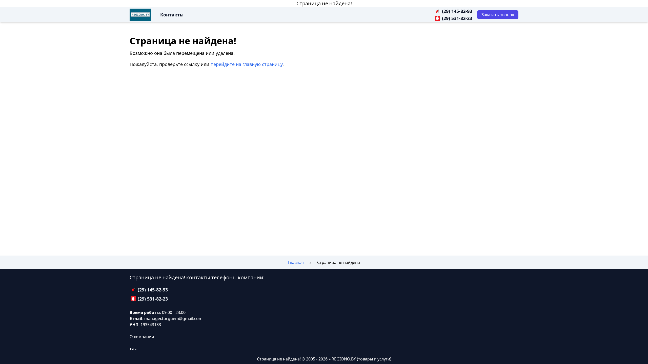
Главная (296, 262)
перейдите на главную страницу (246, 64)
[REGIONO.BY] (140, 15)
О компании (142, 336)
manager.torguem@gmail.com (173, 318)
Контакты (172, 15)
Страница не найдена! (324, 3)
